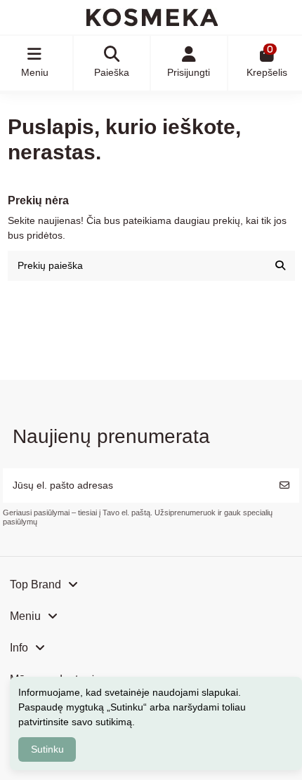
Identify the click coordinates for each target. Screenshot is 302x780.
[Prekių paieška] (280, 266)
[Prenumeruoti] (284, 485)
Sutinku (47, 749)
